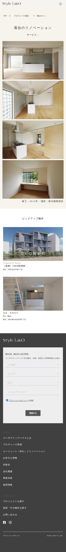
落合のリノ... (42, 16)
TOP (5, 16)
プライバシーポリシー (11, 535)
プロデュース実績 (21, 16)
